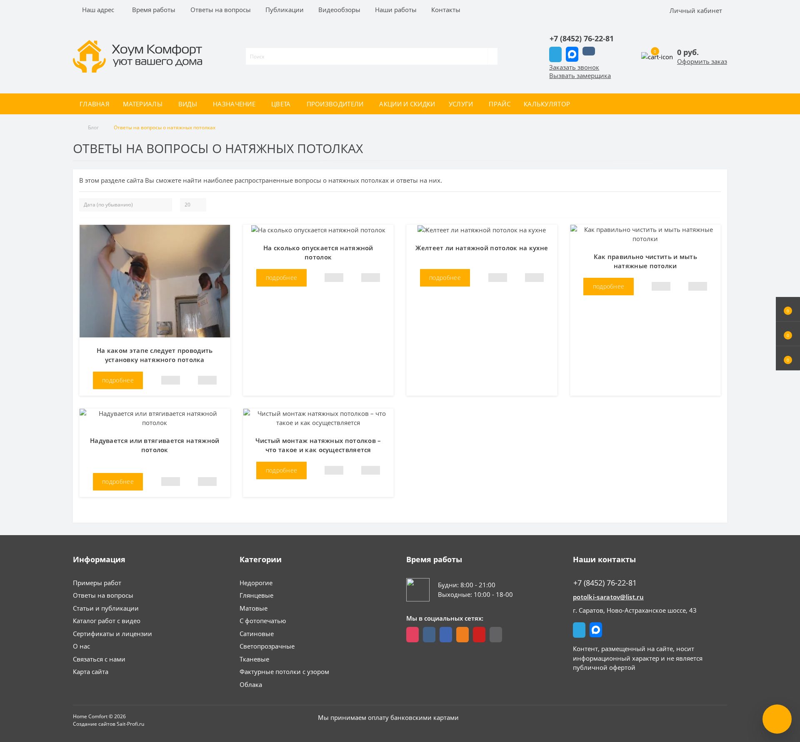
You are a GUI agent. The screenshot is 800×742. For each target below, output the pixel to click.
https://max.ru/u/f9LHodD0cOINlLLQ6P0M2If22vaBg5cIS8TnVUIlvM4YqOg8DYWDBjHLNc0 (496, 634)
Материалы (142, 104)
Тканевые (254, 659)
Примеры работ (97, 583)
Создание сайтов (94, 723)
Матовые (254, 608)
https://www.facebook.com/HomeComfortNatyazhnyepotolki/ (446, 634)
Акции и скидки (407, 104)
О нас (81, 646)
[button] (788, 358)
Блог (93, 127)
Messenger (572, 54)
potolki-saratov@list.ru (608, 597)
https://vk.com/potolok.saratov (429, 634)
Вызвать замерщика (580, 75)
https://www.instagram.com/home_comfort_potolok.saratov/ (412, 634)
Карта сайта (90, 671)
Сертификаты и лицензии (112, 633)
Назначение (234, 104)
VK (588, 51)
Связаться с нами (99, 659)
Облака (251, 684)
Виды (187, 104)
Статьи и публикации (106, 608)
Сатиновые (257, 633)
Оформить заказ (702, 61)
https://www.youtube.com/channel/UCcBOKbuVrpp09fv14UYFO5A (479, 634)
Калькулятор (547, 104)
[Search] (493, 56)
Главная (95, 104)
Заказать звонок (574, 67)
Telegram (555, 54)
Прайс (499, 104)
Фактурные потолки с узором (284, 671)
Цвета (281, 104)
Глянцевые (256, 595)
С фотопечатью (263, 620)
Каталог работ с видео (106, 620)
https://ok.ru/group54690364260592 (462, 634)
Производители (335, 104)
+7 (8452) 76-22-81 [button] (605, 583)
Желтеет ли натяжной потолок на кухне (481, 248)
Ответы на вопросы (103, 595)
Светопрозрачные (267, 646)
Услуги (461, 104)
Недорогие (256, 583)
